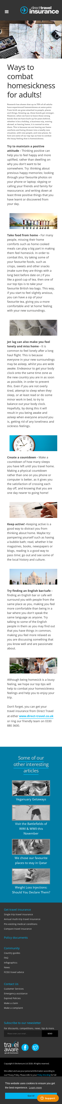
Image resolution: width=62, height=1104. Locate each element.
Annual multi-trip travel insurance (22, 919)
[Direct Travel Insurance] (39, 9)
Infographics (10, 962)
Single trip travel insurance (18, 914)
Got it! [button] (31, 1096)
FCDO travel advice (14, 972)
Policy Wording (43, 1074)
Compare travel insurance (18, 928)
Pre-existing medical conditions (20, 924)
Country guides (12, 952)
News (7, 967)
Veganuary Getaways (31, 799)
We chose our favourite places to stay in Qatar (31, 860)
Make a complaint (13, 1007)
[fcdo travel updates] (11, 1048)
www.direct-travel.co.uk (36, 716)
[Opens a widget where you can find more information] (48, 1098)
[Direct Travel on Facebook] (25, 1047)
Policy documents (16, 937)
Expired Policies (12, 998)
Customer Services (14, 988)
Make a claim (11, 1003)
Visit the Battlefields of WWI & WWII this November (31, 828)
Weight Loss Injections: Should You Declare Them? (31, 889)
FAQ (6, 957)
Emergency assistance (16, 993)
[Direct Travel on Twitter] (35, 1047)
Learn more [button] (35, 1087)
